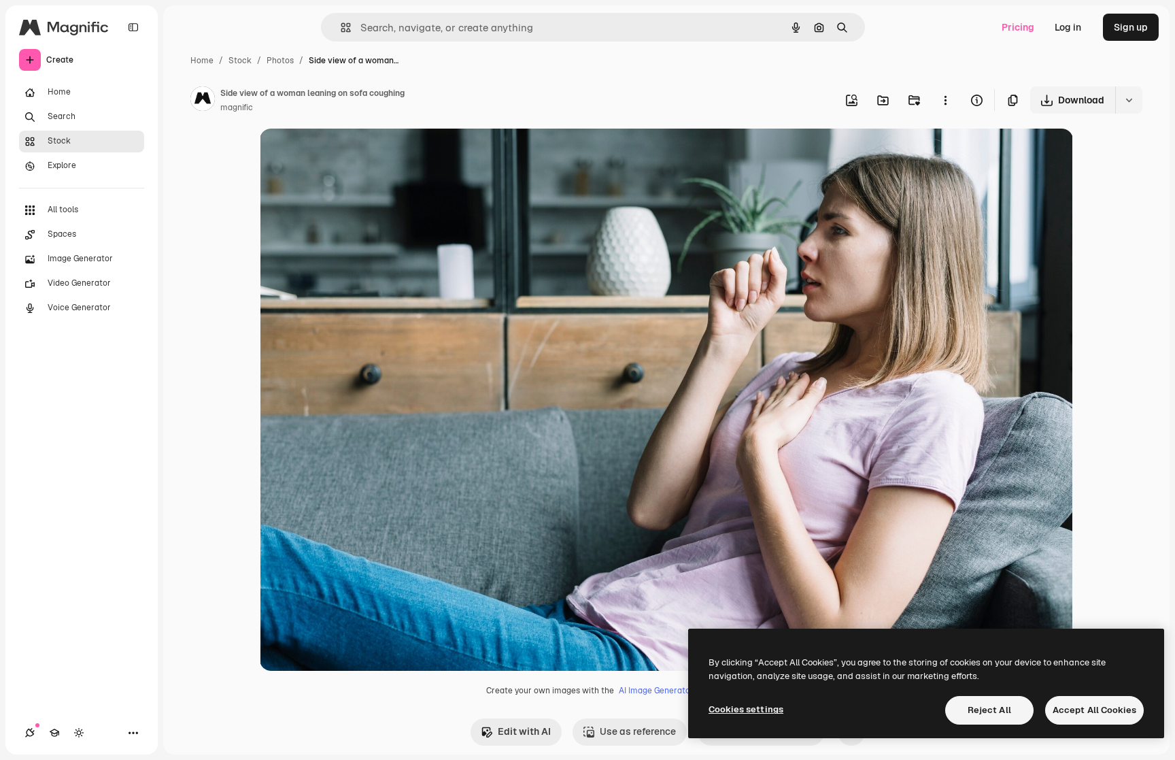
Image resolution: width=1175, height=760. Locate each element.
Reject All (989, 710)
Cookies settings (746, 709)
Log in (1068, 27)
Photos (280, 60)
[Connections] (30, 733)
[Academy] (54, 733)
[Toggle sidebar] (133, 27)
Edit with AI (524, 731)
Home (202, 60)
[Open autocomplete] (340, 27)
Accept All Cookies (1094, 710)
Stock (240, 60)
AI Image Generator (656, 690)
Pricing (1018, 27)
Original (347, 154)
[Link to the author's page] (202, 100)
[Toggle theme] (79, 733)
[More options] (945, 100)
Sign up (1131, 27)
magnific (236, 107)
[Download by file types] (1128, 100)
